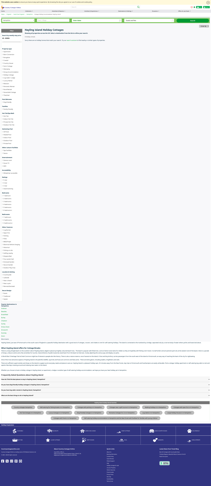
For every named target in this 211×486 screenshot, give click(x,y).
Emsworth (4, 330)
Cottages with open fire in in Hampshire (186, 407)
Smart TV (6, 163)
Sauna (5, 153)
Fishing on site (8, 250)
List (200, 7)
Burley (3, 318)
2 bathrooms (7, 220)
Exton (3, 336)
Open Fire (6, 233)
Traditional (6, 296)
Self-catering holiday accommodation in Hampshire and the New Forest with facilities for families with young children (120, 418)
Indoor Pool (7, 137)
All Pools (6, 132)
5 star (5, 180)
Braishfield (4, 314)
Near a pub (7, 283)
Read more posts (163, 456)
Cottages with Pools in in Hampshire (65, 418)
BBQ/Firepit (7, 242)
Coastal (5, 60)
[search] (138, 7)
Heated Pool (7, 135)
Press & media (110, 472)
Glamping (6, 69)
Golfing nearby (8, 253)
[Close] (208, 2)
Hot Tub (5, 116)
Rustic (5, 293)
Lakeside (6, 278)
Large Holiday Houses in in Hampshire (179, 413)
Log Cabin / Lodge (9, 78)
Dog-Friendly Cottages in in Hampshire (89, 413)
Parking (5, 236)
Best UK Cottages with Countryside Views (169, 452)
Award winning (8, 189)
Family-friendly (8, 109)
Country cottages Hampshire (23, 407)
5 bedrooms (7, 207)
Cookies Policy (110, 456)
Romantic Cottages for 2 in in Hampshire (122, 413)
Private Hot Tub (8, 122)
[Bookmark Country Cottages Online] (194, 7)
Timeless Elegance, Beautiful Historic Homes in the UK (172, 454)
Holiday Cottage (8, 75)
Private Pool (7, 143)
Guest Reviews (110, 458)
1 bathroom (7, 217)
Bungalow (6, 57)
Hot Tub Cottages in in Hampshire (30, 413)
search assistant (72, 40)
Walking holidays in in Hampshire (155, 407)
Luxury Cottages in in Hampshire (59, 413)
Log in (207, 7)
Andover (4, 308)
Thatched (6, 95)
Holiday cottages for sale (113, 465)
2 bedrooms (7, 199)
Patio (5, 239)
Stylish (5, 299)
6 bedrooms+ (7, 210)
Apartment (6, 52)
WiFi (4, 166)
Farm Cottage (7, 66)
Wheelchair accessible (10, 173)
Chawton (4, 321)
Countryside (7, 275)
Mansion (6, 83)
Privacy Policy (110, 474)
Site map (109, 476)
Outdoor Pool (7, 140)
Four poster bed (8, 259)
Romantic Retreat (9, 86)
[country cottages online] (11, 7)
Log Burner (7, 230)
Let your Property (111, 467)
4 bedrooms (7, 204)
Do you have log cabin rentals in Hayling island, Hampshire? (21, 390)
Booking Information (112, 454)
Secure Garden (8, 265)
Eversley (4, 333)
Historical (6, 247)
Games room (7, 160)
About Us (109, 452)
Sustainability (110, 479)
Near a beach (7, 280)
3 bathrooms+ (8, 223)
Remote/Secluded (9, 286)
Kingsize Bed (7, 256)
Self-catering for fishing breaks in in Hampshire (55, 407)
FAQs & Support (111, 461)
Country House (8, 63)
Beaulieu (4, 311)
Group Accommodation (10, 72)
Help (108, 463)
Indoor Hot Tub (8, 119)
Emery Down (5, 327)
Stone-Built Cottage (9, 92)
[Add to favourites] (192, 7)
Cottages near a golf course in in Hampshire (123, 407)
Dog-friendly (7, 102)
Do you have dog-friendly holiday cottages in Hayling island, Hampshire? (25, 385)
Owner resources (111, 470)
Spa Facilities (7, 150)
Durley (3, 324)
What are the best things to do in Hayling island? (17, 395)
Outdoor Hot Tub (8, 125)
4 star (5, 183)
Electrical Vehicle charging (11, 244)
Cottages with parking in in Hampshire (90, 407)
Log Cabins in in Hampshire (150, 413)
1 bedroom (7, 196)
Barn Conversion (8, 54)
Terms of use (110, 481)
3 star (5, 186)
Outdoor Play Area (9, 268)
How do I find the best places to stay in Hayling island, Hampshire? (23, 379)
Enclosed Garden (8, 262)
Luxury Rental (7, 81)
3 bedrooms (7, 201)
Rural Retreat (7, 89)
